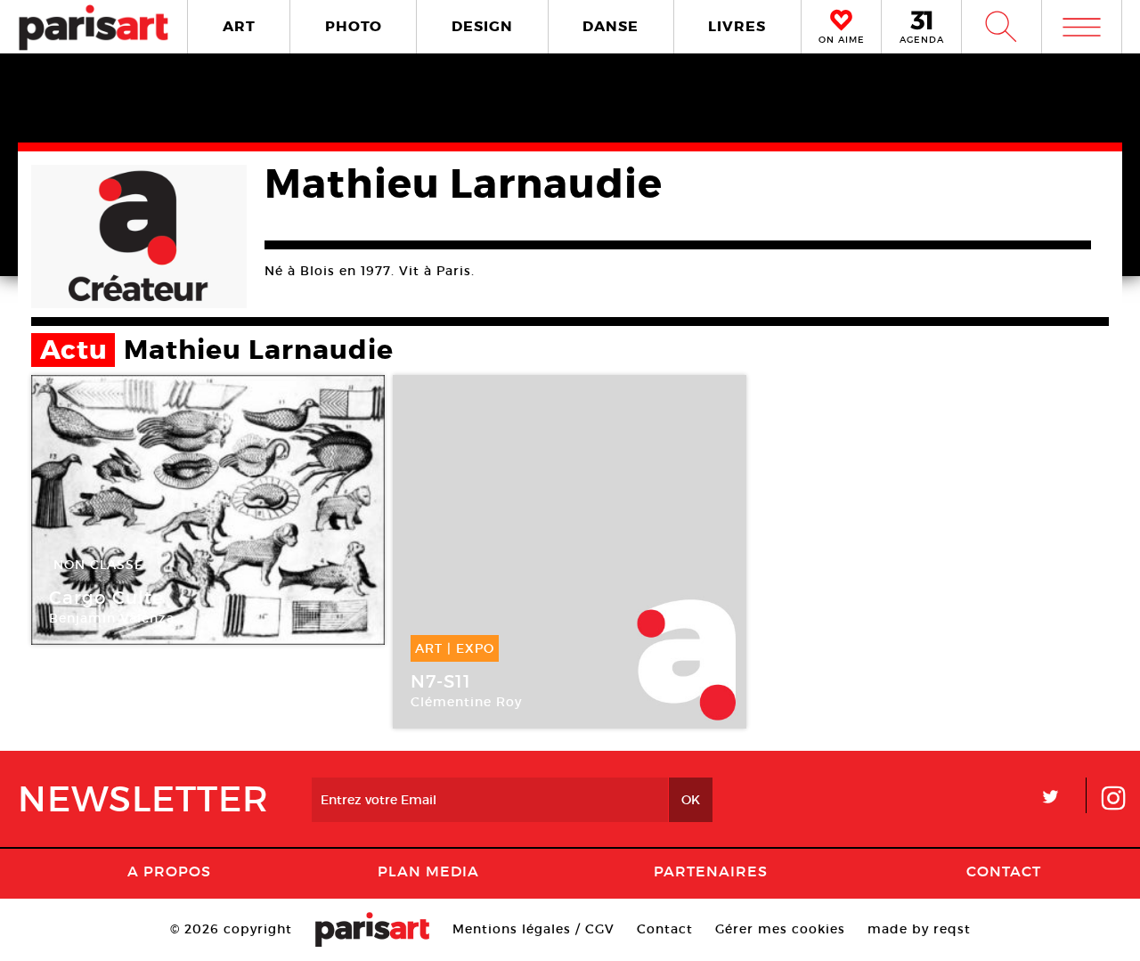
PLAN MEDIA (428, 871)
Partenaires (711, 871)
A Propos (169, 871)
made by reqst (919, 929)
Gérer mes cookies (780, 929)
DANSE (610, 26)
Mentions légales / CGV (533, 929)
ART (239, 26)
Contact (1003, 871)
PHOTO (353, 26)
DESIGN (482, 26)
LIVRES (737, 26)
